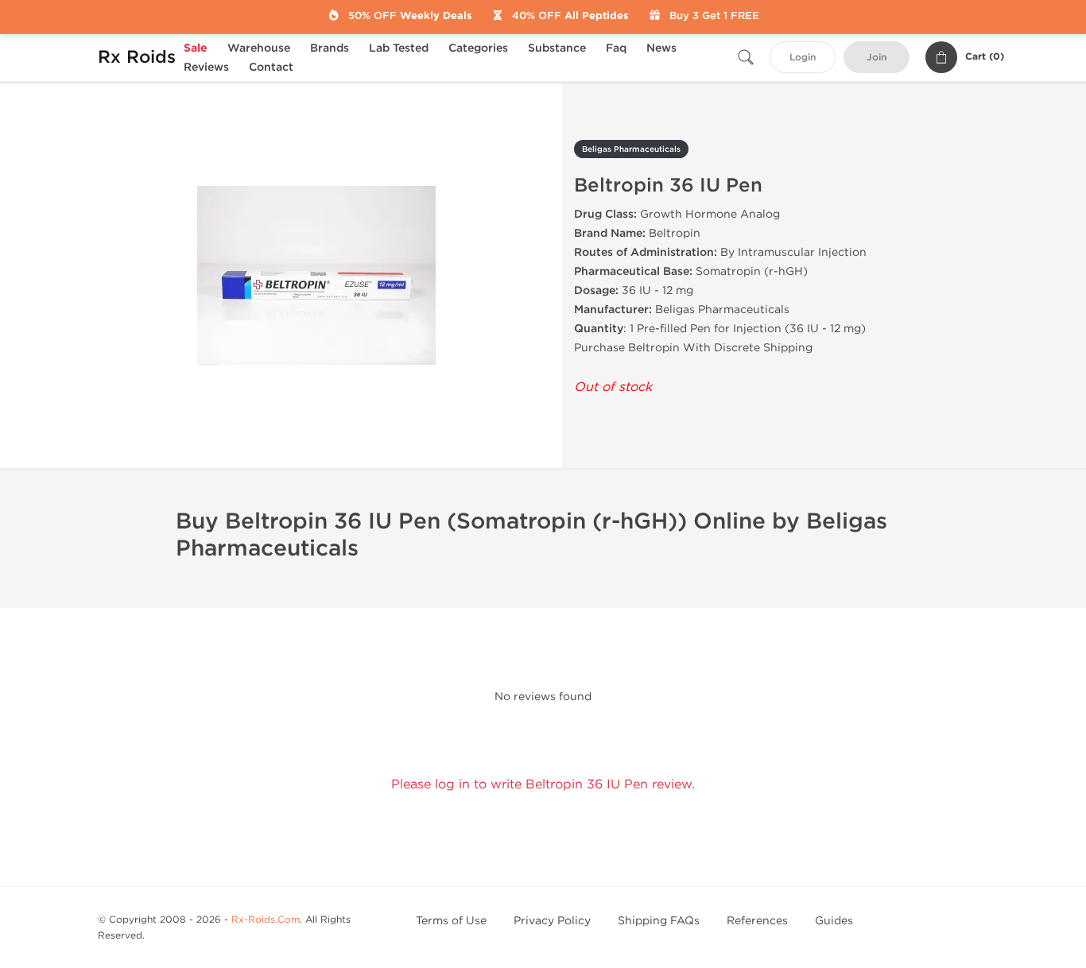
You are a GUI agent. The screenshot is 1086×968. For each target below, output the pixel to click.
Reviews (206, 67)
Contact (271, 67)
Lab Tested (399, 48)
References (757, 920)
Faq (616, 48)
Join (876, 58)
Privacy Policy (552, 920)
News (661, 48)
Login (802, 58)
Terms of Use (451, 920)
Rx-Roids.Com (265, 919)
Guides (834, 920)
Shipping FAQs (659, 920)
